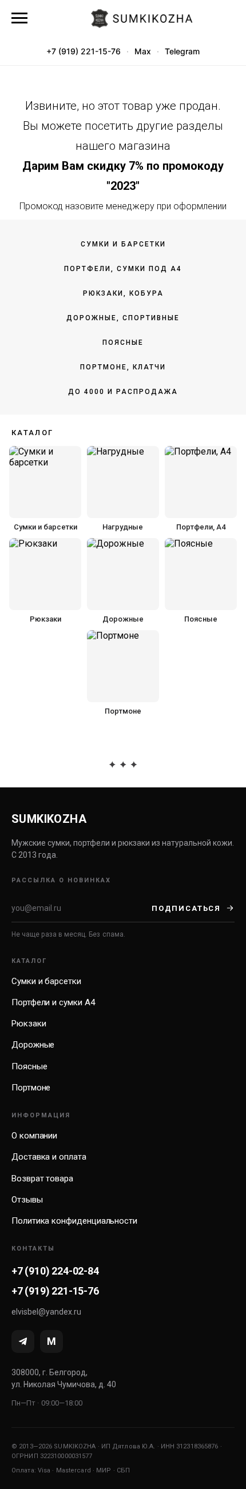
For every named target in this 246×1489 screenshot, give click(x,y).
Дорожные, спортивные (123, 318)
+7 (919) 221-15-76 (83, 51)
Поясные (123, 343)
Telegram (182, 51)
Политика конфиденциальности (74, 1221)
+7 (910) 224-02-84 (55, 1271)
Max (142, 51)
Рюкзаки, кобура (123, 293)
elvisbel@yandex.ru (46, 1311)
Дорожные (32, 1045)
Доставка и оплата (48, 1157)
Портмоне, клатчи (123, 367)
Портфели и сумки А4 (53, 1002)
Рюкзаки (28, 1023)
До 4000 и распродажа (123, 392)
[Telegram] (22, 1341)
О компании (34, 1135)
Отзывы (27, 1200)
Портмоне (30, 1087)
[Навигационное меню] (19, 18)
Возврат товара (42, 1178)
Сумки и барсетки (123, 244)
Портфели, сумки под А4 (123, 269)
